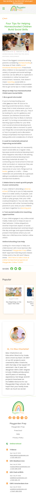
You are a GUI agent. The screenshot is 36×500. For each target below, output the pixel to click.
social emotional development (14, 66)
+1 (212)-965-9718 (15, 469)
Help (18, 434)
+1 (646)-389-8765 (16, 491)
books (4, 171)
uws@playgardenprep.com (18, 489)
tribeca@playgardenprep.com (19, 455)
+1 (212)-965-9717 (15, 457)
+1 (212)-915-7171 (15, 480)
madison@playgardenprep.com (20, 466)
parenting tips (19, 54)
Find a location (18, 3)
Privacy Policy (18, 438)
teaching (10, 82)
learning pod (26, 208)
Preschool (18, 430)
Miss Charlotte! (7, 51)
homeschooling (7, 54)
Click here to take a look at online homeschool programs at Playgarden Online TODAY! (15, 260)
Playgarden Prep (19, 250)
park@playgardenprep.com (18, 478)
